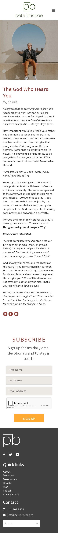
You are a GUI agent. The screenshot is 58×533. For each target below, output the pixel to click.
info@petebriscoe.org (20, 515)
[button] (53, 10)
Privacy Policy (11, 494)
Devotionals (10, 479)
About (6, 471)
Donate (7, 483)
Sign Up (29, 419)
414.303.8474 (16, 509)
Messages (9, 475)
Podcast (7, 490)
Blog (5, 487)
